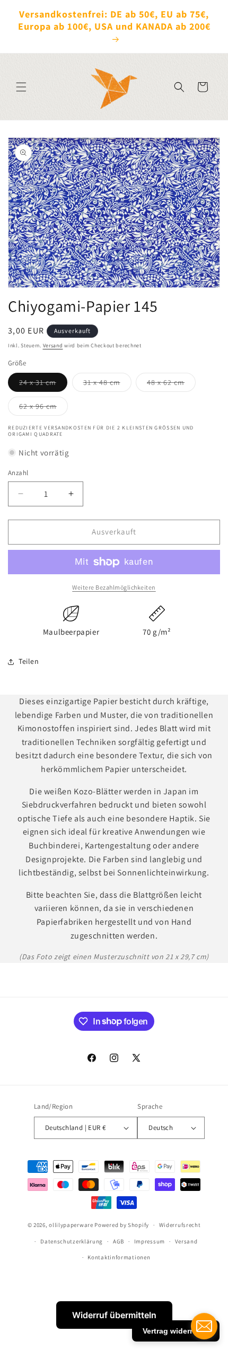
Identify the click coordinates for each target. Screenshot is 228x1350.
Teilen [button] (29, 661)
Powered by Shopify (121, 1225)
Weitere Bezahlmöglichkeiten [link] (114, 587)
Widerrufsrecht (180, 1225)
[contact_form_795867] (204, 1326)
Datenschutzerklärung (71, 1241)
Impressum (149, 1241)
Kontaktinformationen (118, 1257)
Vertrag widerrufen (176, 1331)
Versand (53, 345)
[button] (21, 87)
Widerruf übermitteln (114, 1315)
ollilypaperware (71, 1225)
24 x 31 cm (43, 384)
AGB (118, 1241)
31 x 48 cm (107, 384)
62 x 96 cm (43, 408)
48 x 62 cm (171, 384)
